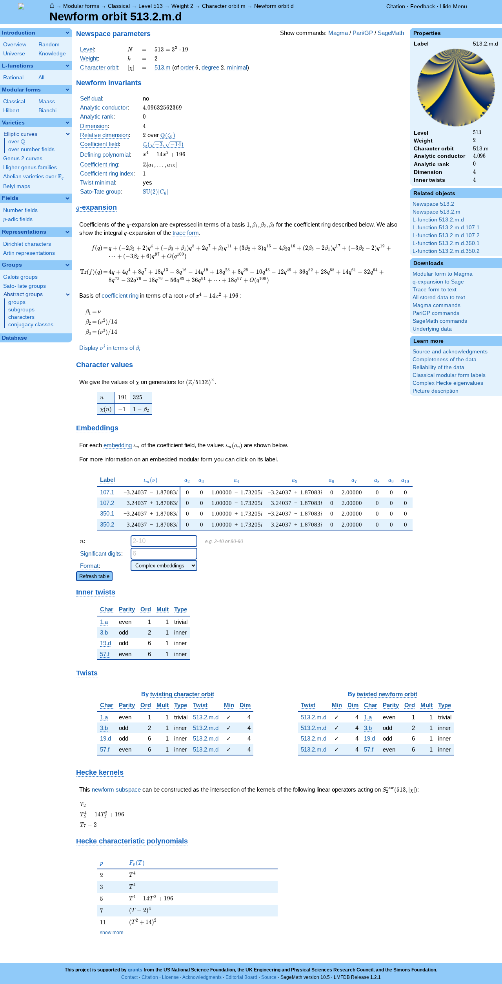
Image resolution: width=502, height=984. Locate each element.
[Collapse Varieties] (67, 122)
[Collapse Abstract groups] (68, 294)
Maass (46, 101)
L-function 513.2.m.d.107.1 (446, 227)
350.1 (107, 513)
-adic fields (18, 219)
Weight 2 (182, 6)
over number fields (31, 149)
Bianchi (47, 110)
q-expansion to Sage (438, 282)
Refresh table (94, 576)
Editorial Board (241, 977)
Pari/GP (363, 32)
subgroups (21, 310)
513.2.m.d (205, 717)
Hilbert (11, 110)
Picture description (435, 391)
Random (49, 45)
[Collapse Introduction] (67, 32)
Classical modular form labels (449, 375)
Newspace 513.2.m (436, 212)
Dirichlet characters (27, 244)
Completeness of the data (445, 359)
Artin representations (29, 253)
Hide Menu (453, 6)
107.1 (107, 492)
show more (112, 932)
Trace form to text (435, 290)
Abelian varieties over (33, 177)
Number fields (20, 210)
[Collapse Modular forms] (67, 89)
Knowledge (52, 54)
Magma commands (436, 305)
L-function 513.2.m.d (438, 220)
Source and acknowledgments (450, 352)
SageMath (391, 32)
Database (14, 338)
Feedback (422, 6)
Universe (14, 54)
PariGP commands (436, 313)
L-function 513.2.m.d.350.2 (446, 251)
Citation (395, 6)
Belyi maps (16, 186)
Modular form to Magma (443, 274)
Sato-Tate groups (24, 286)
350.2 (107, 524)
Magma (338, 32)
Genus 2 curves (22, 158)
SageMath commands (440, 321)
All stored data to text (439, 297)
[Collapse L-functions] (67, 65)
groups (16, 302)
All (41, 77)
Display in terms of (109, 347)
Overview (14, 45)
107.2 (107, 502)
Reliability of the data (438, 367)
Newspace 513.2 (433, 204)
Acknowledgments (202, 977)
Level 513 (150, 6)
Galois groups (20, 277)
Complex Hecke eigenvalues (448, 383)
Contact (129, 977)
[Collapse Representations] (67, 232)
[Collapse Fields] (67, 198)
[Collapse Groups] (67, 265)
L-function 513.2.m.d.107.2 (446, 235)
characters (21, 317)
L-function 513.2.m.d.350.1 (446, 243)
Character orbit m (224, 6)
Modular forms (81, 6)
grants (135, 970)
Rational (13, 77)
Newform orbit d (274, 6)
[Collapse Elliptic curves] (68, 134)
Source (268, 977)
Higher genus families (30, 167)
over (16, 142)
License (170, 977)
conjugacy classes (30, 324)
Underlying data (432, 329)
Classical (119, 6)
